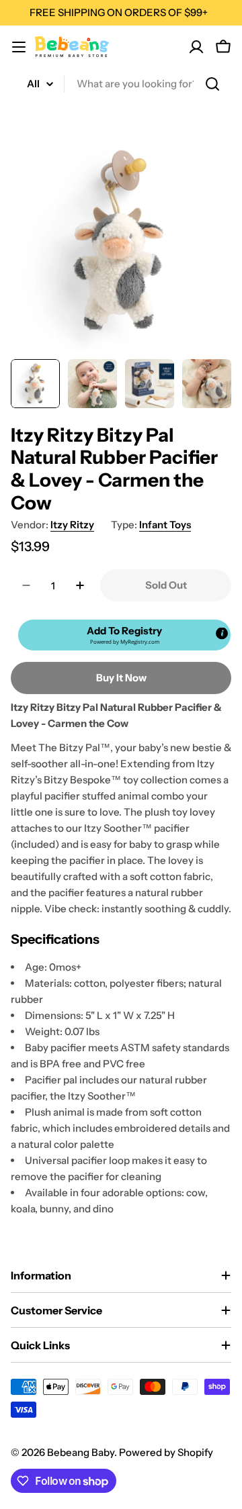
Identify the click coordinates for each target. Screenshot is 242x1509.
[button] (124, 635)
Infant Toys (165, 524)
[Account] (196, 47)
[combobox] (121, 84)
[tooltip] (222, 634)
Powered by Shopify (166, 1452)
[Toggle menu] (19, 47)
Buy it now (121, 677)
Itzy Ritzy (72, 524)
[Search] (212, 84)
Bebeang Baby (80, 1452)
